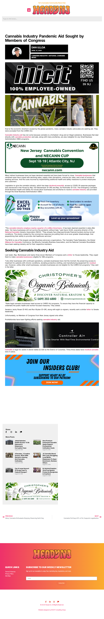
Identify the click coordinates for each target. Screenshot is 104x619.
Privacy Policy (9, 574)
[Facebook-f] (46, 602)
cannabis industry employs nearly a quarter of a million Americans (35, 228)
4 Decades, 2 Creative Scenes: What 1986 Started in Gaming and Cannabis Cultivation (22, 457)
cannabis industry (79, 190)
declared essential (56, 185)
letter (70, 255)
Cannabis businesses (83, 175)
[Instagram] (54, 602)
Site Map (8, 576)
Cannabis (8, 350)
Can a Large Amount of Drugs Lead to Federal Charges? (22, 470)
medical (92, 263)
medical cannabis (91, 350)
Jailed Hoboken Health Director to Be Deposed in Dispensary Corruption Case (22, 444)
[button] (29, 10)
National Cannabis (12, 232)
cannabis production (23, 137)
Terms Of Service (10, 571)
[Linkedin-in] (50, 602)
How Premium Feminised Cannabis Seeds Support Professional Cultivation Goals (50, 444)
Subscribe (61, 583)
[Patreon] (58, 602)
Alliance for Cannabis (13, 242)
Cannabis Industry (39, 56)
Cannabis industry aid (13, 135)
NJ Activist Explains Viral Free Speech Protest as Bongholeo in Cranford (50, 471)
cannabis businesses (24, 257)
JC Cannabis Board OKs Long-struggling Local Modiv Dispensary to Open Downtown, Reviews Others (50, 458)
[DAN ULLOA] (18, 52)
